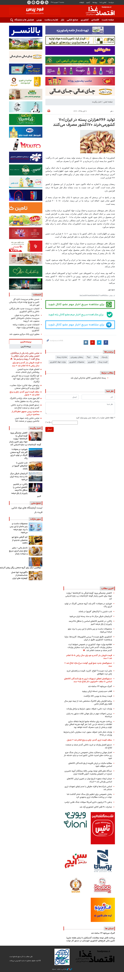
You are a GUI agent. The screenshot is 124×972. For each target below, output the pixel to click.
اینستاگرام (29, 2)
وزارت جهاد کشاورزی (58, 362)
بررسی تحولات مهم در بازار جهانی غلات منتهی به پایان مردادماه (89, 715)
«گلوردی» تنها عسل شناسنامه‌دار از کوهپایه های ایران (19, 575)
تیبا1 (88, 357)
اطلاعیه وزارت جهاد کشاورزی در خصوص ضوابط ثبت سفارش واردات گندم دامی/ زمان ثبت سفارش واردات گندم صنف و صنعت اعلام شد (90, 647)
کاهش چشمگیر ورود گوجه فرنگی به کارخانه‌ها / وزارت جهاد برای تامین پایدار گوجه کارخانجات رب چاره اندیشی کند (25, 438)
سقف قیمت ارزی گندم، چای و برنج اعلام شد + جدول (24, 393)
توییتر (38, 2)
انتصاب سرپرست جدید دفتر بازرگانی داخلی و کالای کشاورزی (24, 310)
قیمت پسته (102, 362)
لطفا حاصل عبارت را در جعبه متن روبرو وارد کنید (95, 417)
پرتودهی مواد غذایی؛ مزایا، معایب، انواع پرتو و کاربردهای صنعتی (24, 387)
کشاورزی (85, 20)
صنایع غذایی (72, 20)
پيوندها (95, 2)
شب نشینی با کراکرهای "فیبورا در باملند (20, 465)
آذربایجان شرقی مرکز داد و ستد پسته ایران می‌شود (19, 476)
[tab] (25, 341)
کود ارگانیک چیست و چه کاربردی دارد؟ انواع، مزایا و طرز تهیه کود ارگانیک (25, 378)
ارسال (49, 429)
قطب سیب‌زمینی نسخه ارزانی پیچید (97, 691)
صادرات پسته (62, 357)
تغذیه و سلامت (51, 20)
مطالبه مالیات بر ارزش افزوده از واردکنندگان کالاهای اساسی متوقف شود (90, 765)
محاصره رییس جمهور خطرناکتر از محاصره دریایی (25, 413)
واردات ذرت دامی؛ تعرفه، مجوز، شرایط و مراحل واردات (89, 709)
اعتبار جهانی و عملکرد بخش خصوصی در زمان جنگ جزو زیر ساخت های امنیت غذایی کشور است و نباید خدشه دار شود (88, 755)
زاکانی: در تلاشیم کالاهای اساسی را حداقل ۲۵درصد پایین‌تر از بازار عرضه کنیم (26, 490)
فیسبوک (42, 2)
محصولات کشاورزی (76, 362)
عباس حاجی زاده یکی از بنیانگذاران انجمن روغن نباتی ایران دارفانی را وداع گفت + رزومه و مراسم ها (25, 356)
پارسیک (104, 357)
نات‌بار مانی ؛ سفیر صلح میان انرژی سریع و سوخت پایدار (18, 551)
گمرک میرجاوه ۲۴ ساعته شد (100, 686)
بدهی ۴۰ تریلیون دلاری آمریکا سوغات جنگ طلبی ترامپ (88, 802)
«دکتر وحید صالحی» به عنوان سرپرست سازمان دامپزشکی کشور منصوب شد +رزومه (25, 318)
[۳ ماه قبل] (35, 551)
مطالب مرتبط (107, 373)
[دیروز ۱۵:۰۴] (35, 436)
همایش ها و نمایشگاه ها (22, 20)
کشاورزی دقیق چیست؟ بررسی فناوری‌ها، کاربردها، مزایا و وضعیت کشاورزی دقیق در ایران (88, 638)
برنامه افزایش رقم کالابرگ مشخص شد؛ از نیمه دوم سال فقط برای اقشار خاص (88, 702)
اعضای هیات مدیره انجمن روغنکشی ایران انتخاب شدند (27, 371)
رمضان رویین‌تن (77, 357)
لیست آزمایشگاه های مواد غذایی (26, 508)
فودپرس (98, 11)
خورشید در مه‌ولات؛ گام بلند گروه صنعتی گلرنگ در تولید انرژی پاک (19, 454)
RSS (46, 2)
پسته (96, 357)
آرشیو (88, 2)
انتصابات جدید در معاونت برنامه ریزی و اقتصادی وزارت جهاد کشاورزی (26, 327)
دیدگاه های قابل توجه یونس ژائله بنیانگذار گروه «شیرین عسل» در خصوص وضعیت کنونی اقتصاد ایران (88, 772)
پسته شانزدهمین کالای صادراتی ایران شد (88, 378)
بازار (62, 20)
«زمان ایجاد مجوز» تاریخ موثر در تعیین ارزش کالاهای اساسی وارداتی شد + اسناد (89, 780)
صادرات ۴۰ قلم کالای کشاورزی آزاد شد (96, 807)
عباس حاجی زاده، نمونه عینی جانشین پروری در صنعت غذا (27, 419)
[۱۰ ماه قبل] (35, 561)
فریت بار (38, 512)
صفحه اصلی (108, 101)
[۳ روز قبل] (35, 487)
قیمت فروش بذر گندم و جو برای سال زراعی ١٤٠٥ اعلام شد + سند (25, 364)
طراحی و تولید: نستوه (59, 969)
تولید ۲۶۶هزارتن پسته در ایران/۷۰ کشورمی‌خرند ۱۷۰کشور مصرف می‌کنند (84, 122)
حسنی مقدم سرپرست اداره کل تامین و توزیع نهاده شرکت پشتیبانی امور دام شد (24, 302)
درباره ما (111, 2)
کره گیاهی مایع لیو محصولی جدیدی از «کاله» (20, 540)
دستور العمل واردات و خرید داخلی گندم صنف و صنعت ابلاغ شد (25, 406)
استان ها (109, 928)
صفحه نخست (108, 20)
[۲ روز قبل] (35, 452)
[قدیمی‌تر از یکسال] (35, 575)
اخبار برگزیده (96, 101)
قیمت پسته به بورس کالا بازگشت (98, 696)
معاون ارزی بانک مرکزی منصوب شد (24, 334)
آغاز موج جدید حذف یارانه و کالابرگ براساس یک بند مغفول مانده (24, 400)
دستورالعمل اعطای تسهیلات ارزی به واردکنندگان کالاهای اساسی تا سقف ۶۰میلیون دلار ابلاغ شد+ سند (88, 680)
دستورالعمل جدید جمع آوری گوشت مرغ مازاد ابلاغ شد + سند (88, 664)
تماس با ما (103, 2)
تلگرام (33, 2)
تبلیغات (81, 2)
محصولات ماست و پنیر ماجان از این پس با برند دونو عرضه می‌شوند (19, 528)
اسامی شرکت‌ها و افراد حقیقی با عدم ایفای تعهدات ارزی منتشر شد (88, 788)
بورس (39, 20)
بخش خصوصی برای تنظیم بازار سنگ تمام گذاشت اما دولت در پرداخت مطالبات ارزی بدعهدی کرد (89, 796)
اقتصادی (95, 20)
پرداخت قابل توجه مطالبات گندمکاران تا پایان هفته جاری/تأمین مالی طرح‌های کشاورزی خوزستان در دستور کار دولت (90, 939)
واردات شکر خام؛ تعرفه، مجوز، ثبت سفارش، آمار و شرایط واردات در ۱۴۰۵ (88, 733)
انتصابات (37, 295)
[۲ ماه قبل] (35, 540)
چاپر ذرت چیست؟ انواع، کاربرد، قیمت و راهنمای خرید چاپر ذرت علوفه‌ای (89, 672)
